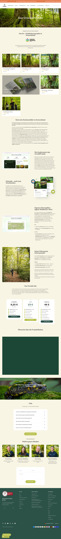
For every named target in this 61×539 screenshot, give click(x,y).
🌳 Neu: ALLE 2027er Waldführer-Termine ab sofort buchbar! (21, 1)
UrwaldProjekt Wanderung (8, 111)
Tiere (49, 510)
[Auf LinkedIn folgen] (12, 523)
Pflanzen (49, 506)
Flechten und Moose (51, 497)
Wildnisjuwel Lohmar (45, 68)
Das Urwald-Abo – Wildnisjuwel (47, 90)
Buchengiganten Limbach (27, 68)
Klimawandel (50, 499)
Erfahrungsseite (22, 499)
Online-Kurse (34, 497)
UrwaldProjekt (32, 5)
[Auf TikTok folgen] (10, 523)
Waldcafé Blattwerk (35, 495)
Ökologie (49, 517)
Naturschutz (50, 504)
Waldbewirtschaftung (52, 515)
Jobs (20, 494)
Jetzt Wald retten (14, 316)
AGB (20, 506)
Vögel (49, 511)
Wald (49, 513)
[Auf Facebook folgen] (3, 523)
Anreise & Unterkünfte (23, 497)
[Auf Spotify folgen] (15, 523)
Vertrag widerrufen (6, 534)
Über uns (47, 5)
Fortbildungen (10, 5)
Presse (20, 495)
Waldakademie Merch (35, 504)
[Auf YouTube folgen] (7, 523)
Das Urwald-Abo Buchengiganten (9, 68)
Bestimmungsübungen (52, 495)
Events (16, 5)
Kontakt (20, 501)
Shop (28, 5)
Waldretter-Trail (34, 494)
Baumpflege (50, 494)
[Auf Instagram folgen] (5, 523)
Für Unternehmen (40, 5)
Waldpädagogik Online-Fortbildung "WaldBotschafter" (37, 500)
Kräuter (49, 501)
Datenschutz (21, 504)
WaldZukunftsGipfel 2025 (36, 502)
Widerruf (20, 508)
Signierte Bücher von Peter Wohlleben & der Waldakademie (37, 507)
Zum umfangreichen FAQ (30, 433)
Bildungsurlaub (22, 5)
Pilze (49, 508)
